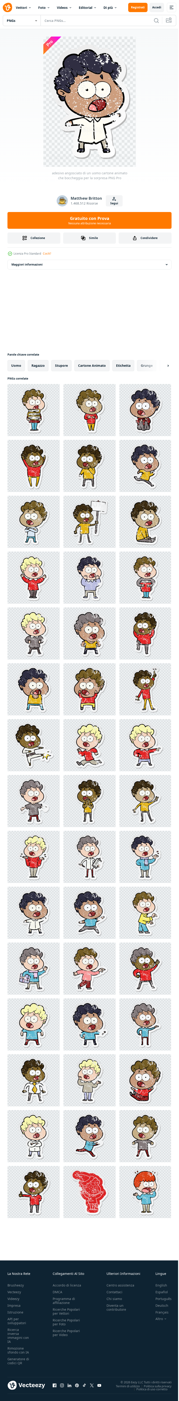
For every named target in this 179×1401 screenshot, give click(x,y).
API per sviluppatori (16, 1321)
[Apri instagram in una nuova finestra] (62, 1385)
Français (158, 1312)
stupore (61, 365)
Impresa (14, 1305)
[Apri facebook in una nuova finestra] (54, 1385)
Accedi (156, 7)
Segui (114, 203)
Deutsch (158, 1305)
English (158, 1285)
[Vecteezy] (7, 7)
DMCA (57, 1292)
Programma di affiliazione (64, 1301)
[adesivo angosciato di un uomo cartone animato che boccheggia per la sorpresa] (33, 410)
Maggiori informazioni (27, 264)
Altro (155, 1319)
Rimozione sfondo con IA (18, 1350)
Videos (62, 7)
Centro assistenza (120, 1285)
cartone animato (92, 365)
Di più (108, 7)
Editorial (85, 7)
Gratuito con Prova (89, 220)
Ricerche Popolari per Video (66, 1333)
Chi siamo (114, 1299)
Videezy (13, 1299)
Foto (42, 7)
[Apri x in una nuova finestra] (92, 1385)
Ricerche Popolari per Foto (66, 1322)
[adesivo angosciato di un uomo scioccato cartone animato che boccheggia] (145, 1192)
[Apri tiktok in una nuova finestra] (84, 1385)
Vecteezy (14, 1292)
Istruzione (15, 1312)
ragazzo (38, 365)
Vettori (21, 7)
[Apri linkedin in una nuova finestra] (69, 1385)
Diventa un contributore (116, 1307)
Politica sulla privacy (154, 1386)
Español (158, 1292)
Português (160, 1299)
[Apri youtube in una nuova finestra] (99, 1385)
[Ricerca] (156, 20)
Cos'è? (47, 254)
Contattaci (114, 1292)
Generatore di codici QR (18, 1361)
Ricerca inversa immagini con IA (18, 1335)
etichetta (123, 365)
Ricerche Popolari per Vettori (66, 1311)
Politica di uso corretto (148, 1389)
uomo (16, 365)
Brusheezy (15, 1285)
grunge (147, 365)
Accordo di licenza (67, 1285)
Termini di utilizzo (124, 1386)
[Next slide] (160, 365)
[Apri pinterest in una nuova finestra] (77, 1385)
